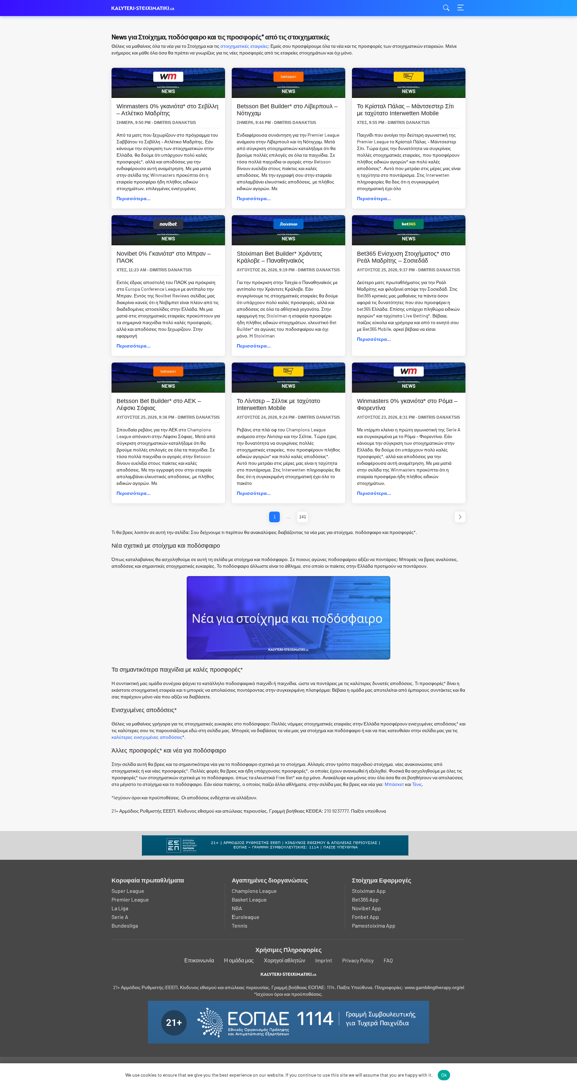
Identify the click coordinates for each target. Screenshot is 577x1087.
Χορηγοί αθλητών (284, 960)
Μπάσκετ (394, 784)
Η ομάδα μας (239, 960)
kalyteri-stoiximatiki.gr (145, 8)
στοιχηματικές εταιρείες (244, 46)
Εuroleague (245, 917)
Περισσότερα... (134, 198)
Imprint (323, 960)
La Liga (120, 908)
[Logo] (289, 974)
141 (302, 517)
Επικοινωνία (199, 960)
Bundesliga (125, 925)
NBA (237, 908)
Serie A (120, 917)
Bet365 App (365, 899)
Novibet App (366, 908)
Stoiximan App (369, 891)
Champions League (254, 891)
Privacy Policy (358, 960)
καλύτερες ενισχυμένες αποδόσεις (147, 737)
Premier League (130, 899)
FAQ (388, 960)
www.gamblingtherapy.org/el (434, 987)
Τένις (417, 784)
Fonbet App (365, 917)
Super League (128, 891)
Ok (444, 1075)
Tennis (239, 925)
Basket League (249, 899)
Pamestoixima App (373, 925)
